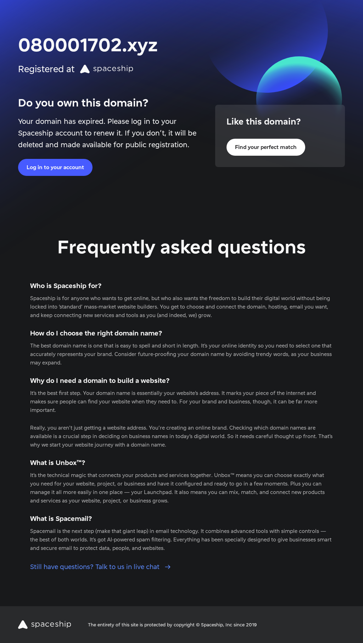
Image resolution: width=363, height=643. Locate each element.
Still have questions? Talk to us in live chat (95, 567)
